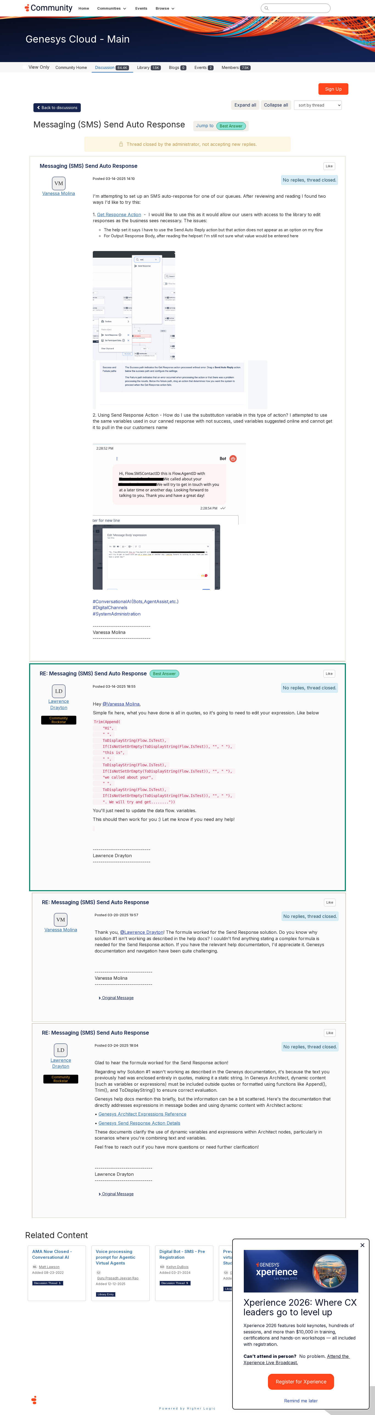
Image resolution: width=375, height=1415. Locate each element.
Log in (343, 8)
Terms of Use (168, 1400)
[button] (112, 8)
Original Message (117, 997)
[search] (266, 8)
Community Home (71, 67)
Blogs (176, 67)
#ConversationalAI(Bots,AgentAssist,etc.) (136, 601)
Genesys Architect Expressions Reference (142, 1114)
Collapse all (276, 105)
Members (235, 67)
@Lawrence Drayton (141, 932)
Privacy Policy (205, 1400)
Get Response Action (119, 214)
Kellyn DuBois (177, 1267)
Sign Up (333, 89)
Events (203, 67)
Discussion (111, 67)
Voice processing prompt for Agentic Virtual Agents (115, 1257)
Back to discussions (59, 107)
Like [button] (329, 166)
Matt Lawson (49, 1267)
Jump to (219, 125)
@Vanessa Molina (121, 704)
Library (148, 67)
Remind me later (301, 1400)
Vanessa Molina (58, 193)
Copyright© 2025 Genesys (71, 1400)
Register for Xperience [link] (301, 1382)
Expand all (245, 105)
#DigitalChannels (110, 607)
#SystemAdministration (117, 614)
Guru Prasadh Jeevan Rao (118, 1278)
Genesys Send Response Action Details (139, 1123)
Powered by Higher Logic (187, 1408)
